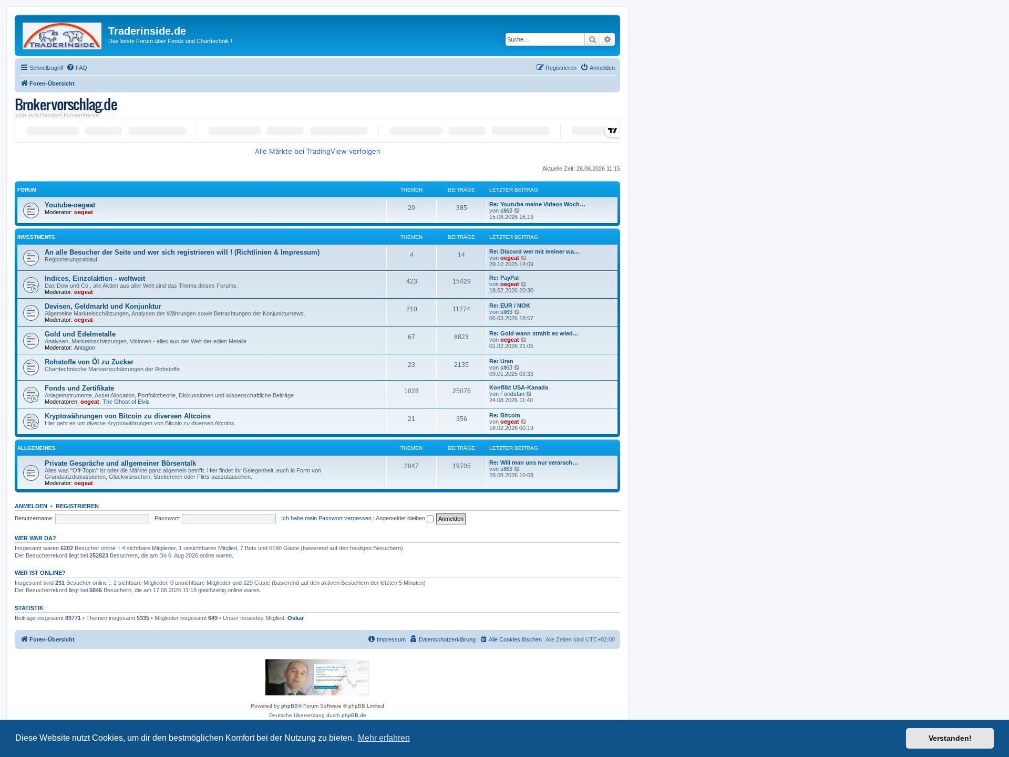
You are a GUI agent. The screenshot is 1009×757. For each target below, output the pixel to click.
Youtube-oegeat (70, 205)
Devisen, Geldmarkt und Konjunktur (103, 306)
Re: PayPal (504, 278)
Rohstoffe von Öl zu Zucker (89, 362)
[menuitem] (76, 67)
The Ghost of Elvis (126, 401)
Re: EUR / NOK (509, 305)
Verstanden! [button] (950, 738)
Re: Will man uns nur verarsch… (533, 462)
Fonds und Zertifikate (79, 388)
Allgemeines (36, 448)
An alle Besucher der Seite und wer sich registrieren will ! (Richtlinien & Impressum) (182, 252)
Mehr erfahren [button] (384, 737)
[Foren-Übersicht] (62, 33)
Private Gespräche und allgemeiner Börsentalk (120, 463)
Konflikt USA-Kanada (518, 387)
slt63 (506, 210)
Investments (36, 237)
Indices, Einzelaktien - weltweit (95, 278)
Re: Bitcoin (504, 415)
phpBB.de (354, 715)
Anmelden (31, 506)
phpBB (289, 706)
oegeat (83, 212)
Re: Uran (501, 361)
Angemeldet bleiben (401, 518)
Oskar (295, 618)
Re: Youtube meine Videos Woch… (537, 204)
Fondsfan (512, 394)
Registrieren (77, 506)
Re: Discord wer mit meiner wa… (534, 251)
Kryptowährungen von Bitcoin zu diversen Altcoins (128, 416)
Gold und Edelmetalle (80, 334)
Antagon (84, 347)
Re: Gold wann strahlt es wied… (534, 333)
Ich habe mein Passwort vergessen (326, 518)
